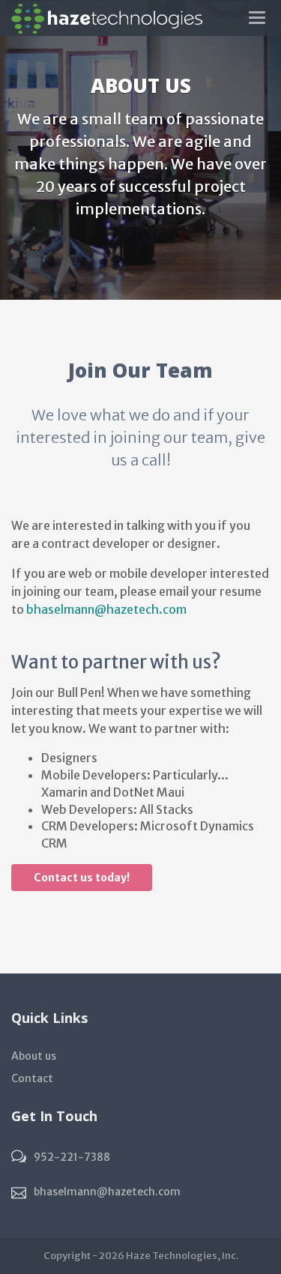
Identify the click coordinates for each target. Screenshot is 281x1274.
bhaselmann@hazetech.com (106, 609)
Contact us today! (82, 877)
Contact (32, 1078)
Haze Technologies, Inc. (182, 1255)
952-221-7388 (72, 1157)
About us (33, 1056)
